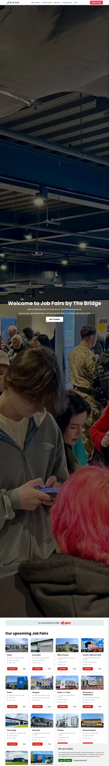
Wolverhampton (89, 730)
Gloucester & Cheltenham (88, 693)
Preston (60, 730)
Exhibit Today (96, 2)
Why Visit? (57, 2)
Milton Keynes (63, 655)
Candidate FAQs (67, 2)
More (75, 2)
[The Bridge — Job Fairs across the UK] (13, 2)
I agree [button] (61, 760)
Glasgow (35, 692)
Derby (9, 655)
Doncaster (36, 655)
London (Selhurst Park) (92, 655)
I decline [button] (68, 760)
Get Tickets (54, 319)
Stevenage (11, 730)
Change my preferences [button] (80, 760)
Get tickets (12, 669)
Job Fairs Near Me (47, 2)
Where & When (35, 2)
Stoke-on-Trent (63, 692)
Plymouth (36, 730)
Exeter (9, 692)
